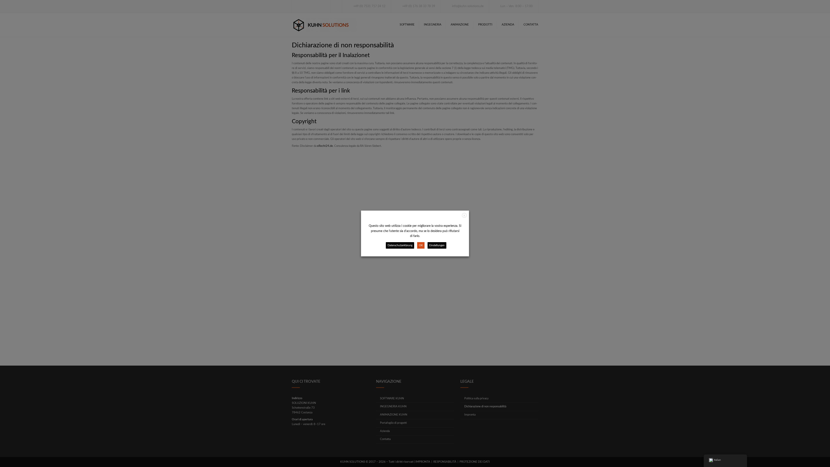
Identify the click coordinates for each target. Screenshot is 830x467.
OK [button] (421, 245)
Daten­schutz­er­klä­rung (400, 245)
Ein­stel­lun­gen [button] (437, 245)
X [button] (464, 215)
